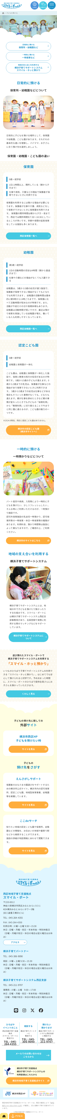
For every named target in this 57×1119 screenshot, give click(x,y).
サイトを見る (28, 749)
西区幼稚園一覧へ (28, 328)
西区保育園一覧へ (28, 235)
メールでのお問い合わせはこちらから (28, 1055)
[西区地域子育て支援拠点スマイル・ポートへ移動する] (3, 13)
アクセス (15, 942)
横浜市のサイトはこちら (28, 540)
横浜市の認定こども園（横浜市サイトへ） (28, 430)
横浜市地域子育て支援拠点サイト (28, 1080)
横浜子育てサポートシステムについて (29, 637)
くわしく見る (28, 693)
